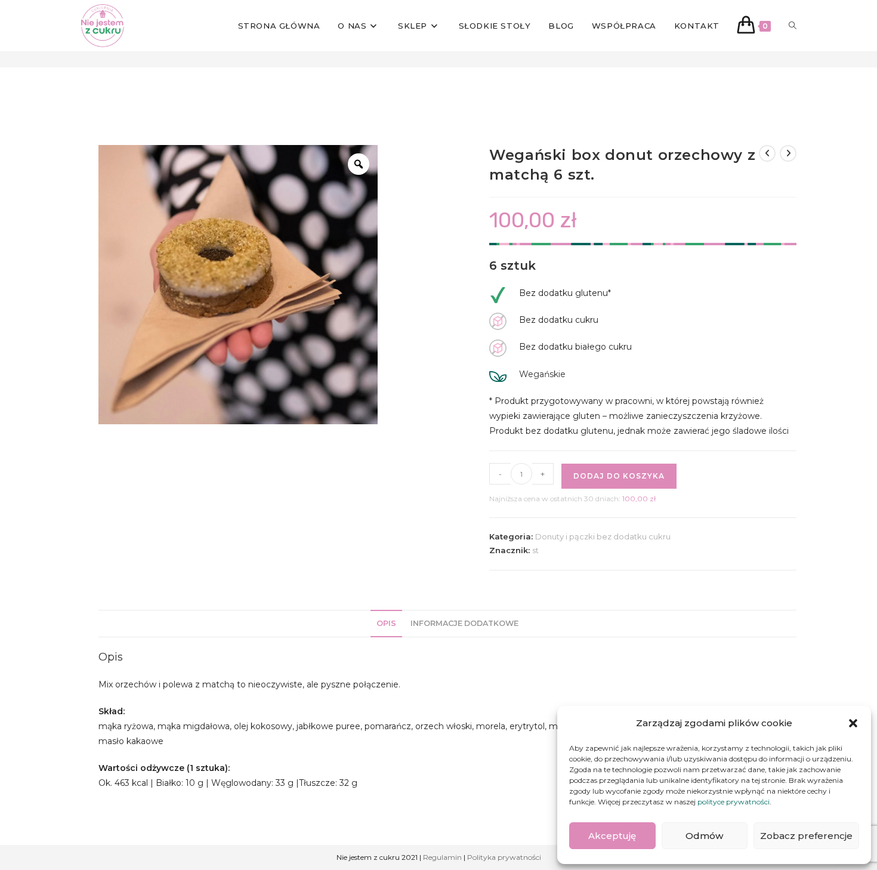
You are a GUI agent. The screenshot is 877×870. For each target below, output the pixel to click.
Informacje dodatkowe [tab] (464, 623)
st (535, 550)
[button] (853, 723)
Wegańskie (542, 374)
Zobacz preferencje (806, 835)
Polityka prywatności (504, 857)
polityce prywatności (733, 801)
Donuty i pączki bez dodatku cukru (603, 536)
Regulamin (442, 857)
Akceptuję (612, 835)
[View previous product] (767, 153)
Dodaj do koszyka (619, 475)
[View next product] (788, 153)
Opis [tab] (386, 623)
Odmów (704, 835)
